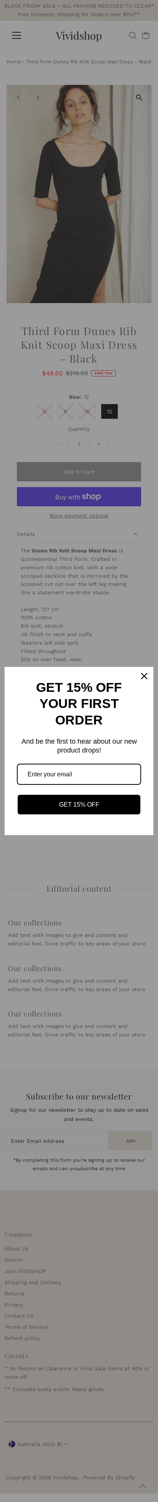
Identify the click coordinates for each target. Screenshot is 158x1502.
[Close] (144, 676)
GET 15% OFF (79, 804)
